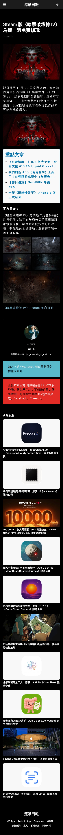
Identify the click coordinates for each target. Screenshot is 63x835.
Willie (31, 349)
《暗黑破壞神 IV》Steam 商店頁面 (28, 308)
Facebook (20, 398)
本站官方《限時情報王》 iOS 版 (34, 385)
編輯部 (50, 821)
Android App (24, 821)
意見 (26, 825)
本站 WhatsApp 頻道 (27, 367)
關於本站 (47, 825)
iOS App (11, 821)
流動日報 (31, 4)
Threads (35, 398)
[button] (4, 4)
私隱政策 (35, 825)
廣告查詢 (16, 825)
